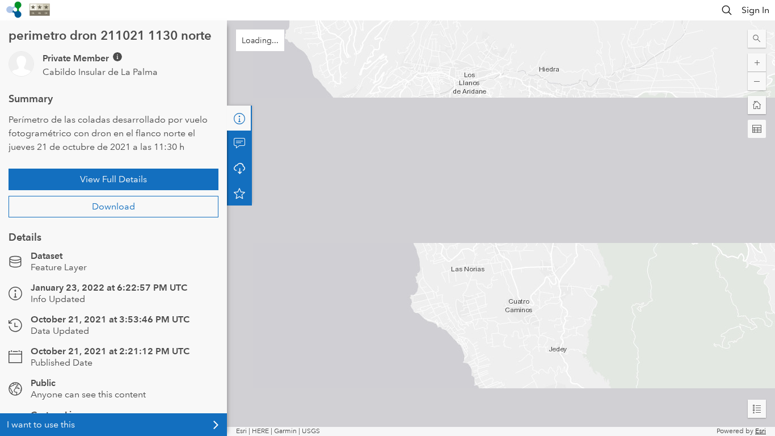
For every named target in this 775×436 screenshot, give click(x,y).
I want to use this (41, 424)
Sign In (755, 10)
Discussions (239, 143)
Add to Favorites (239, 193)
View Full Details (113, 179)
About (239, 118)
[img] (117, 56)
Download (113, 206)
